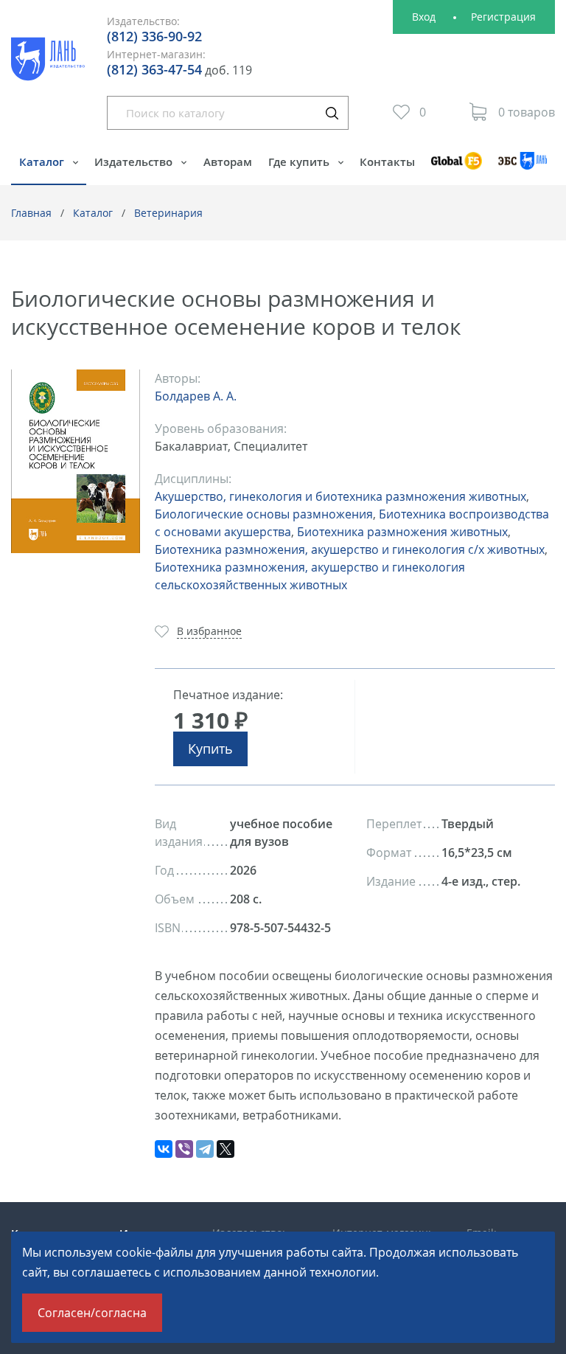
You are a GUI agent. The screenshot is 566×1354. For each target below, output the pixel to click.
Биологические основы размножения (264, 514)
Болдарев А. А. (196, 396)
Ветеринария (168, 213)
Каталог (43, 161)
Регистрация (503, 17)
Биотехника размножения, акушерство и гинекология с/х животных (350, 549)
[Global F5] (456, 167)
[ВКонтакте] (163, 1149)
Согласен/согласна (92, 1313)
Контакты (387, 161)
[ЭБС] (522, 167)
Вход (424, 17)
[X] (225, 1149)
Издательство (134, 161)
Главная (31, 213)
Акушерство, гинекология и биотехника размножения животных (340, 496)
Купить (210, 748)
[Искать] (331, 113)
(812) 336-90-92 (154, 36)
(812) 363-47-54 (154, 69)
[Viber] (184, 1149)
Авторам (227, 161)
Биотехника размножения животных (402, 532)
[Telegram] (205, 1149)
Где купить (300, 161)
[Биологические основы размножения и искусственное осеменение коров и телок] (75, 461)
